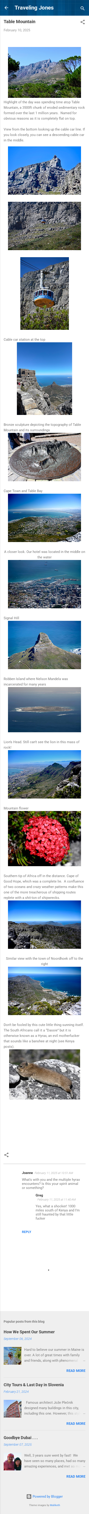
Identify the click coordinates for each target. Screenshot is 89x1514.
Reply (26, 1232)
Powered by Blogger (47, 1496)
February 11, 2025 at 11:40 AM (56, 1199)
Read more (75, 1371)
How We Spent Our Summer (29, 1331)
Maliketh (55, 1505)
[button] (82, 22)
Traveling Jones (34, 8)
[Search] (82, 9)
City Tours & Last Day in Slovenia (34, 1384)
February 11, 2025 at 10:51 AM (54, 1173)
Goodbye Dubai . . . (21, 1437)
